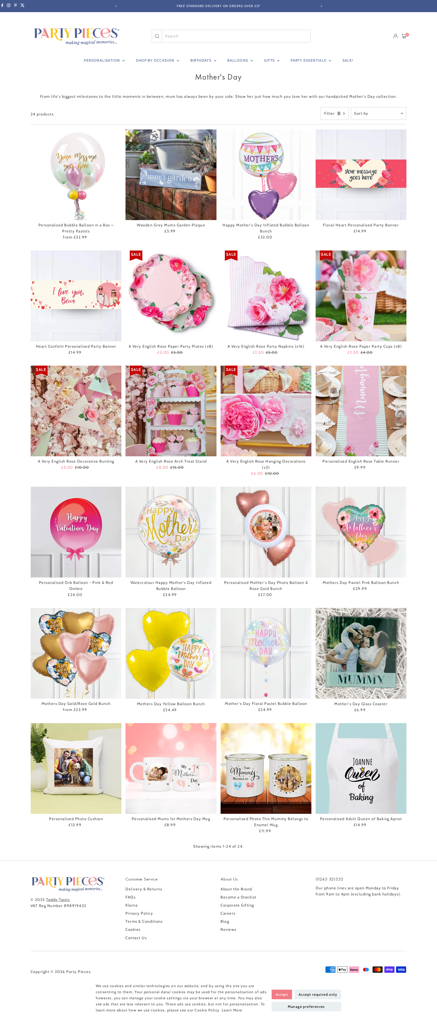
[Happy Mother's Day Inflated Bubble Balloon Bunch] (266, 174)
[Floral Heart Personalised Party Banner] (361, 174)
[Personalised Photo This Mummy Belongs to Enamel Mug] (266, 768)
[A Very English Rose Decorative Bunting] (76, 411)
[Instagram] (9, 6)
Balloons (238, 60)
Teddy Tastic (58, 899)
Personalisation (102, 60)
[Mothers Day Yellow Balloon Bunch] (170, 653)
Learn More (232, 1010)
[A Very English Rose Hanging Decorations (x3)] (266, 411)
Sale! (347, 60)
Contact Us (136, 938)
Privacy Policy (139, 913)
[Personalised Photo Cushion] (76, 768)
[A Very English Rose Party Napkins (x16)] (266, 295)
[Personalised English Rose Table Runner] (361, 411)
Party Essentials (309, 60)
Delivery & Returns (143, 889)
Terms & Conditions (144, 921)
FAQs (130, 897)
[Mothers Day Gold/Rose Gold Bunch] (76, 653)
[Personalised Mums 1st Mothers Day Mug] (170, 768)
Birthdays (201, 60)
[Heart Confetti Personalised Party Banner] (76, 295)
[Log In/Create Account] (395, 36)
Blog (225, 921)
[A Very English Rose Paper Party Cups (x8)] (361, 295)
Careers (228, 913)
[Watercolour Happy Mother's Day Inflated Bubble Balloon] (170, 532)
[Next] (321, 6)
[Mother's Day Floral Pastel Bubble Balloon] (266, 653)
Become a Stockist (238, 897)
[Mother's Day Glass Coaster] (361, 653)
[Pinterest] (15, 6)
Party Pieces (78, 971)
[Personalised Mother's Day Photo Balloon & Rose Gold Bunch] (266, 532)
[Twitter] (22, 6)
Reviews (228, 929)
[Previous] (116, 6)
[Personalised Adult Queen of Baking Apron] (361, 768)
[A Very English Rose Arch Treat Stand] (170, 411)
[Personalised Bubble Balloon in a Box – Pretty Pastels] (76, 174)
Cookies (133, 929)
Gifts (270, 60)
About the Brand (236, 889)
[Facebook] (2, 6)
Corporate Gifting (237, 905)
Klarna (131, 905)
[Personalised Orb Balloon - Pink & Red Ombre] (76, 532)
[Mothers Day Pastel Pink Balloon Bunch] (361, 532)
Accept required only (318, 994)
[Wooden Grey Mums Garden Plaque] (170, 174)
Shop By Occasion (156, 60)
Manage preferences (306, 1006)
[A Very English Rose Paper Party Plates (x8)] (170, 295)
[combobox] (236, 36)
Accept (282, 994)
